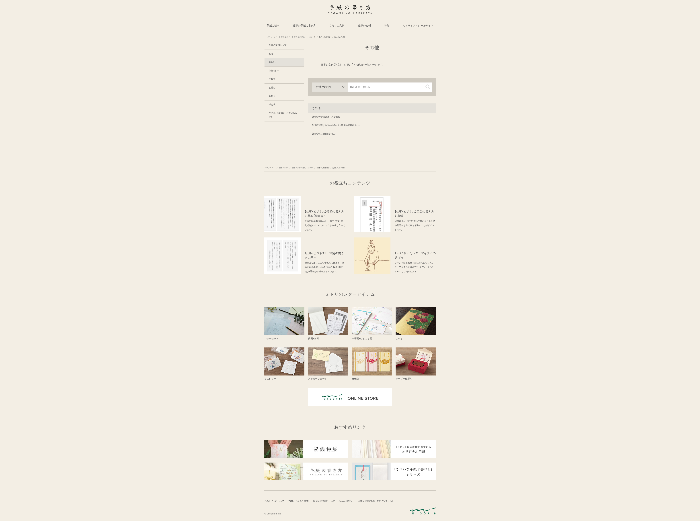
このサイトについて (274, 501)
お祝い (272, 62)
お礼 (271, 53)
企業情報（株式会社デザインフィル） (375, 501)
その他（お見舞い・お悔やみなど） (283, 115)
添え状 (272, 104)
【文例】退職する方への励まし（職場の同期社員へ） (336, 125)
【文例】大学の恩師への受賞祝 (326, 117)
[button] (427, 87)
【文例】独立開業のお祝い (324, 134)
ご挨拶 (272, 79)
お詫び (272, 87)
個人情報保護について (324, 501)
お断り (272, 96)
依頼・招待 (274, 70)
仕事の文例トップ (277, 45)
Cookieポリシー (346, 501)
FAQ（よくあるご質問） (298, 501)
